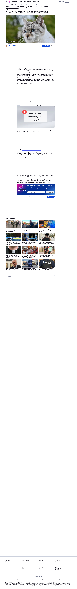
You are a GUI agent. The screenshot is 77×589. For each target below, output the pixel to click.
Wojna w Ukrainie (41, 567)
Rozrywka (29, 1)
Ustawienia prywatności (55, 579)
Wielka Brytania (24, 573)
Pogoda (34, 1)
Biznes (38, 1)
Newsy (40, 561)
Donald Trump (57, 562)
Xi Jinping (56, 567)
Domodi (6, 561)
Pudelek (6, 565)
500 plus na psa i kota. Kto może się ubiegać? (31, 149)
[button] (63, 1)
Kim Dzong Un (57, 561)
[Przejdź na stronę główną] (7, 2)
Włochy (23, 566)
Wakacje (40, 569)
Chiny (39, 565)
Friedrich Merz (57, 569)
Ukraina (23, 562)
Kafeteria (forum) (7, 562)
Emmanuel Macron (58, 565)
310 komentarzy (46, 45)
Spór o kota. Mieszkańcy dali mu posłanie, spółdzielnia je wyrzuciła (36, 182)
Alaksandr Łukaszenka (58, 566)
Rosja (23, 565)
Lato (39, 568)
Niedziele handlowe (41, 562)
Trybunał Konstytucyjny (42, 566)
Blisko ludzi (14, 1)
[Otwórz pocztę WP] (60, 2)
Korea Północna (24, 561)
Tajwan (23, 568)
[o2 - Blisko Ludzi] (10, 2)
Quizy (24, 1)
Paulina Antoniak (11, 45)
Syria (22, 567)
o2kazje (20, 1)
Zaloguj (67, 1)
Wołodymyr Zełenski (58, 568)
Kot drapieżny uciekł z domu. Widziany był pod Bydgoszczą (34, 157)
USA (22, 569)
